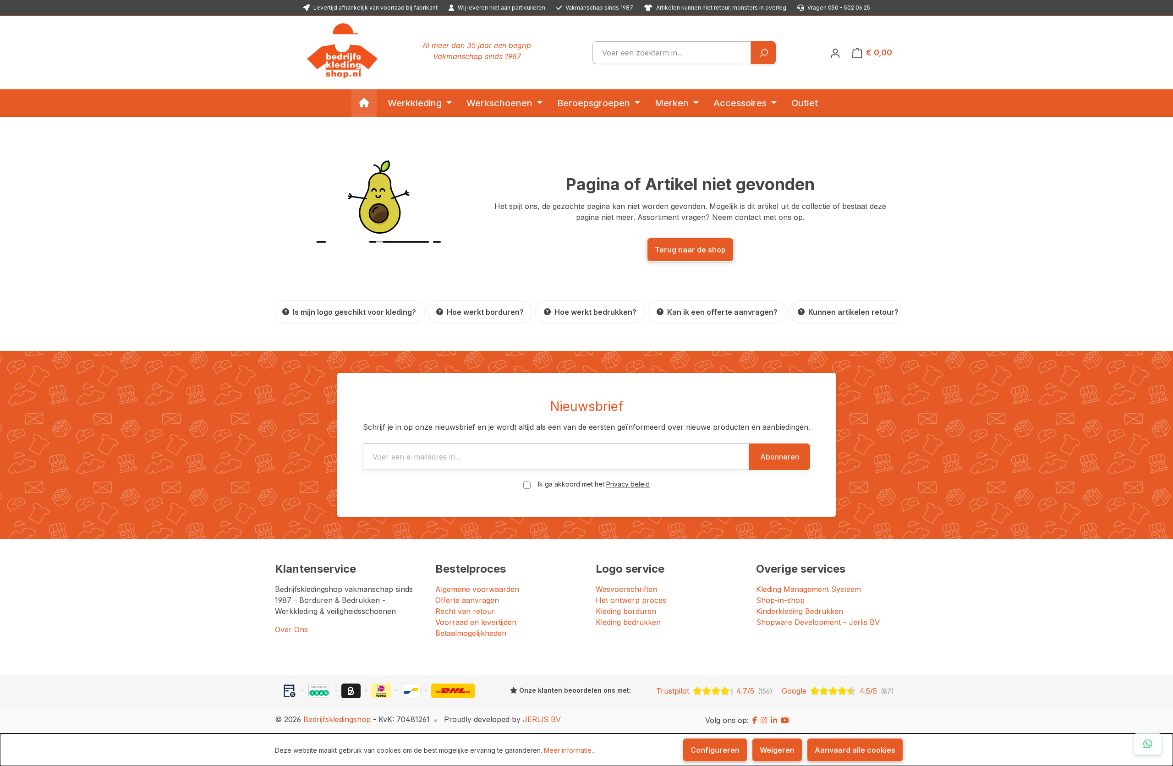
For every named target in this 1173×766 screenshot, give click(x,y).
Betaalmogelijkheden (470, 633)
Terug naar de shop (690, 249)
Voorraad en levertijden (475, 622)
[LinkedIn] (774, 720)
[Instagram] (764, 720)
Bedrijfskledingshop (337, 719)
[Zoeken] (763, 52)
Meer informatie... (570, 750)
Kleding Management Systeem (808, 589)
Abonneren (779, 456)
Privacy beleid (628, 484)
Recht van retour (465, 611)
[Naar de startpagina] (342, 50)
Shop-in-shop (780, 600)
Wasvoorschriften (626, 589)
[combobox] (671, 52)
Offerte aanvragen (467, 600)
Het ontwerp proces (631, 600)
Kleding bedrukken (628, 622)
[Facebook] (754, 720)
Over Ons (291, 629)
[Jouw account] (835, 53)
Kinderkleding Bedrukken (799, 611)
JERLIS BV (542, 719)
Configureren (715, 750)
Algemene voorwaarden (477, 589)
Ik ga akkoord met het (594, 484)
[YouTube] (785, 720)
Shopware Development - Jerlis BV (818, 622)
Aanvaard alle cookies (855, 750)
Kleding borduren (626, 611)
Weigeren (777, 750)
